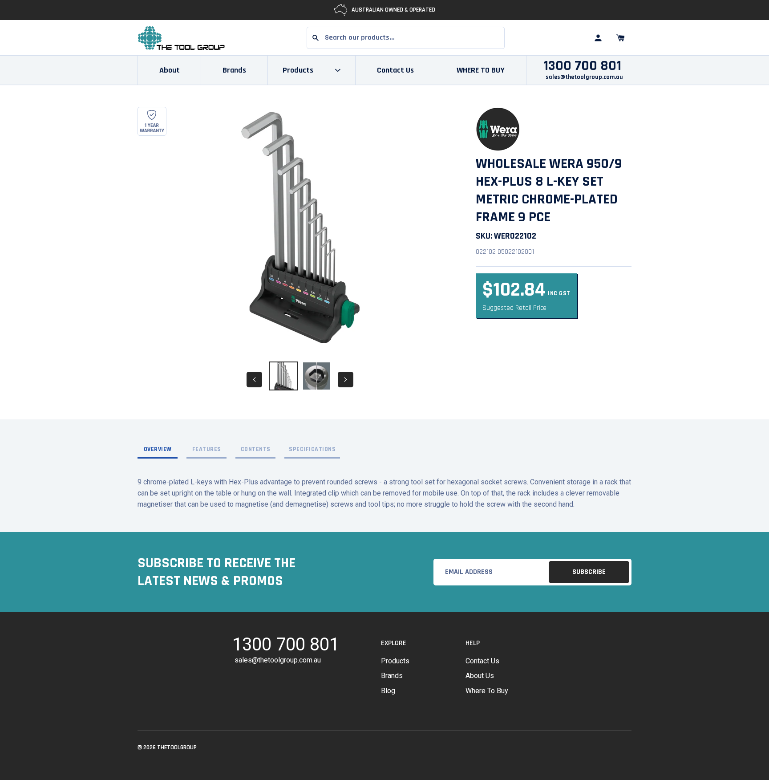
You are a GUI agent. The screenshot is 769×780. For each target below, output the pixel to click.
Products (395, 661)
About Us (479, 675)
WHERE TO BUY (481, 70)
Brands (234, 70)
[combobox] (406, 38)
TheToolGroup (177, 747)
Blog (388, 691)
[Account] (598, 38)
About (169, 70)
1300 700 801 (582, 66)
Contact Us (395, 70)
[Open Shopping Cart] (620, 38)
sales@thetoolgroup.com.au (584, 77)
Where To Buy (486, 691)
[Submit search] (315, 38)
